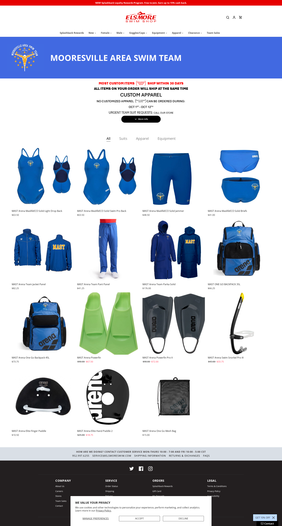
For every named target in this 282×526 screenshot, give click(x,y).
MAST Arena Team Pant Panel (93, 284)
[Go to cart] (240, 17)
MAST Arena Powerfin (89, 357)
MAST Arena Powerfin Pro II (157, 357)
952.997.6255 (80, 455)
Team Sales (61, 501)
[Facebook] (141, 468)
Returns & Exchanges (184, 455)
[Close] (273, 517)
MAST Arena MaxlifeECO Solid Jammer (163, 211)
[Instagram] (150, 468)
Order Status (111, 486)
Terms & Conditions (217, 486)
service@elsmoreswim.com (111, 455)
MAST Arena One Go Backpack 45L (30, 357)
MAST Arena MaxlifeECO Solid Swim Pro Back (101, 211)
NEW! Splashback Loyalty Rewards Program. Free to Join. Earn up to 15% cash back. (141, 2)
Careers (59, 491)
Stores (58, 496)
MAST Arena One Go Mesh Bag (159, 431)
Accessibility (213, 496)
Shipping (109, 491)
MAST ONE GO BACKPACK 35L (224, 284)
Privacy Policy (213, 491)
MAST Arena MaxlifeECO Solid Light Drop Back (37, 211)
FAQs (206, 455)
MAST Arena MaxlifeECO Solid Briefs (227, 211)
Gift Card (156, 491)
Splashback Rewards (162, 486)
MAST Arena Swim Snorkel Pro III (226, 357)
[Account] (234, 17)
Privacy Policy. (103, 510)
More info (143, 119)
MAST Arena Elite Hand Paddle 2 (95, 431)
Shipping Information (150, 455)
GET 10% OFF (262, 517)
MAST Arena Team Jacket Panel (29, 284)
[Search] (227, 17)
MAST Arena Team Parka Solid (159, 284)
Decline (183, 518)
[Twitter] (131, 468)
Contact (59, 505)
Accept (139, 518)
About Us (59, 486)
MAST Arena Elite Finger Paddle (29, 431)
